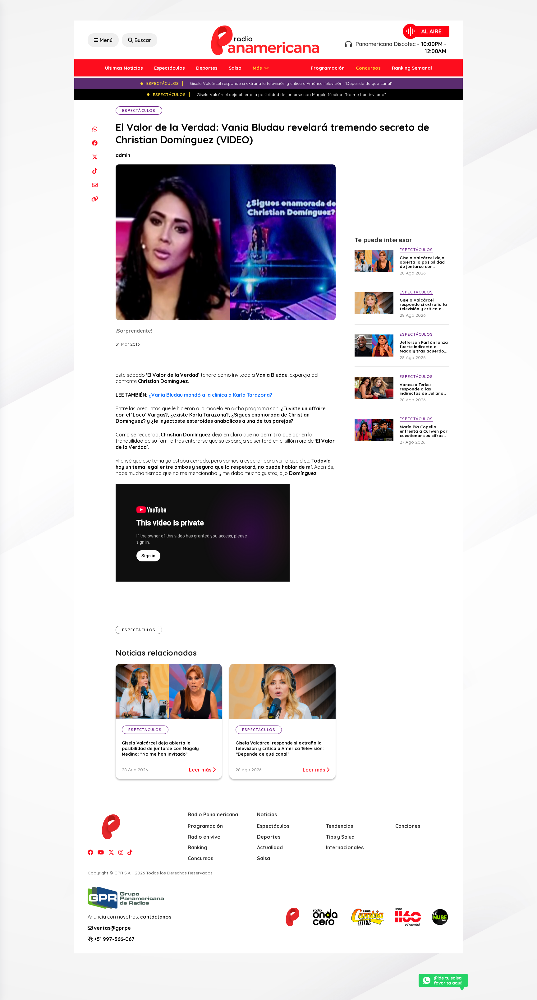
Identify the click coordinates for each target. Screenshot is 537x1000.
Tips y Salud (340, 837)
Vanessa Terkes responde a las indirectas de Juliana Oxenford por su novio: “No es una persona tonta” (423, 388)
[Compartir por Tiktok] (95, 171)
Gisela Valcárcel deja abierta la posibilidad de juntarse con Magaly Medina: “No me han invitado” (160, 748)
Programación (328, 68)
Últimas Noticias (124, 68)
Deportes (207, 68)
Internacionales (345, 847)
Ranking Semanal (412, 68)
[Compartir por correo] (95, 185)
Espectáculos (169, 68)
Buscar (143, 40)
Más (258, 68)
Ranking (197, 847)
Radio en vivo (204, 837)
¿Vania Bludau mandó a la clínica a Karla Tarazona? (210, 395)
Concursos (368, 68)
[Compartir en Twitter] (95, 157)
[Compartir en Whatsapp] (95, 129)
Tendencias (339, 826)
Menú (106, 40)
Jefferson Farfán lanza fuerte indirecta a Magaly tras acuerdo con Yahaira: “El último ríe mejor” (424, 346)
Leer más (201, 770)
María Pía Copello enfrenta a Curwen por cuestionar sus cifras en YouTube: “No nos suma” (424, 431)
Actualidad (270, 847)
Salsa (235, 68)
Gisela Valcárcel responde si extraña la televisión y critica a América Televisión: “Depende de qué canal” (280, 748)
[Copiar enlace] (95, 199)
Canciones (407, 826)
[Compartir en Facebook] (95, 143)
